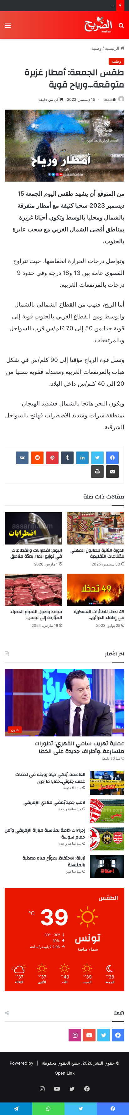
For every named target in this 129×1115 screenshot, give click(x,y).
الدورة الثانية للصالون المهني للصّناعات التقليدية (97, 553)
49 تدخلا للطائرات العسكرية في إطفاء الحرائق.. (99, 615)
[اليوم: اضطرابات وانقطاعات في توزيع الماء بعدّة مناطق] (33, 528)
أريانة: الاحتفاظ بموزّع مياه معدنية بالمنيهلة (54, 861)
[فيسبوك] (112, 458)
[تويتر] (97, 458)
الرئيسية (113, 48)
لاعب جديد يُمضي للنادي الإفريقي (84, 5)
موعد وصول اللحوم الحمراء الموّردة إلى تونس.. (36, 615)
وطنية (96, 48)
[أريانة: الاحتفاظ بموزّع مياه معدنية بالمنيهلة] (107, 866)
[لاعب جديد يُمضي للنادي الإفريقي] (107, 811)
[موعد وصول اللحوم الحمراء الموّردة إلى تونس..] (33, 590)
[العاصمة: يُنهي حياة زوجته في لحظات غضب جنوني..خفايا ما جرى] (107, 783)
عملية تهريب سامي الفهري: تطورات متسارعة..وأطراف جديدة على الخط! (79, 747)
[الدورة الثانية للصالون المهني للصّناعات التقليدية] (95, 528)
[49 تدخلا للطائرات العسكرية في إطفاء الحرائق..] (95, 590)
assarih (110, 99)
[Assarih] (99, 25)
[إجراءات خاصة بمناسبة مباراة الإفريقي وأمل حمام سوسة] (107, 838)
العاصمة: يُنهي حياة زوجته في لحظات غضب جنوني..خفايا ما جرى (50, 778)
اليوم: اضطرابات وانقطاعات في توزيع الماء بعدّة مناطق (36, 553)
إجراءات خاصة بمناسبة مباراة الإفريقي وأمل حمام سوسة (45, 833)
